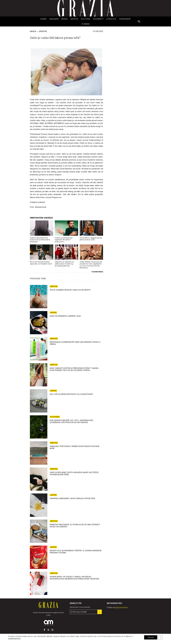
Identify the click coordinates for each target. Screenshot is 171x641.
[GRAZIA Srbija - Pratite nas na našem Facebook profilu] (44, 630)
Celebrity (98, 19)
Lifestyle (111, 19)
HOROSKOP (125, 19)
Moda (64, 19)
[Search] (139, 21)
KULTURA (85, 19)
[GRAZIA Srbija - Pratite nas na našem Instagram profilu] (52, 630)
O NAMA (85, 24)
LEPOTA (74, 19)
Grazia (33, 31)
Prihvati (151, 637)
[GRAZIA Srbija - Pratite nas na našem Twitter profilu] (48, 630)
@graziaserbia (122, 607)
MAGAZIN (54, 19)
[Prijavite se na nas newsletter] (99, 612)
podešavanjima (14, 638)
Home (43, 19)
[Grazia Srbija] (85, 8)
